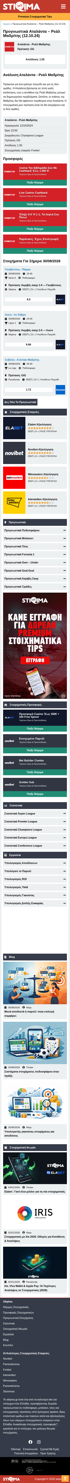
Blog (5, 1339)
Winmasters (10, 1380)
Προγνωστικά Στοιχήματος (18, 1318)
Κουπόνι (8, 1345)
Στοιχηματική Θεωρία (15, 1328)
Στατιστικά (9, 1323)
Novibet (7, 1358)
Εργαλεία (8, 1334)
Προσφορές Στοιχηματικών (18, 1312)
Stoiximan (9, 1391)
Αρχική (6, 24)
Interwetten (9, 1375)
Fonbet (7, 1369)
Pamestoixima (11, 1364)
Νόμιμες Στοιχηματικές (16, 1307)
